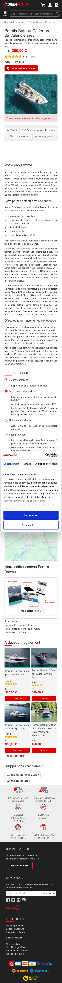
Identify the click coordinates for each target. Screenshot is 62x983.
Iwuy (7, 62)
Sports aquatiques (17, 21)
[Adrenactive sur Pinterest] (18, 899)
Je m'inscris (48, 893)
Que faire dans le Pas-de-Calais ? (22, 774)
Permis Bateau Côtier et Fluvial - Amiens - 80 (44, 673)
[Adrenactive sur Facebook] (8, 899)
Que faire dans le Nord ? (18, 780)
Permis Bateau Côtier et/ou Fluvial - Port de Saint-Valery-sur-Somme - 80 (44, 730)
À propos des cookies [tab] (47, 463)
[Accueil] (5, 21)
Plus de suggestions (14, 755)
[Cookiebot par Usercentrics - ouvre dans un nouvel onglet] (45, 455)
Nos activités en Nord (15, 632)
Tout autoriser (31, 515)
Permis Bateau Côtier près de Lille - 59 (17, 672)
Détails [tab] (27, 463)
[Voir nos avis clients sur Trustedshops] (31, 978)
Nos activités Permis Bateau (19, 624)
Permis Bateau (35, 21)
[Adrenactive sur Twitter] (13, 899)
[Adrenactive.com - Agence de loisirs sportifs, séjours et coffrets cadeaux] (15, 4)
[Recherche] (57, 14)
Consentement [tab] (11, 463)
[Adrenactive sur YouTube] (23, 899)
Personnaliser (29, 525)
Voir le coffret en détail (31, 610)
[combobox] (32, 14)
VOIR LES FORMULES (24, 68)
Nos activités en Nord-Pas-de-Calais (22, 628)
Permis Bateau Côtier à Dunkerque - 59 (17, 726)
